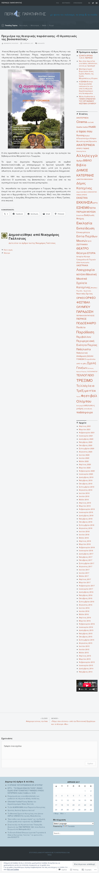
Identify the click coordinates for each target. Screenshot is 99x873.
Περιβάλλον (83, 336)
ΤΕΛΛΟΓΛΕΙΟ (85, 375)
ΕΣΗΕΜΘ (82, 207)
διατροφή (79, 405)
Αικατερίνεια (81, 151)
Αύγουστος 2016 (85, 605)
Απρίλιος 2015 (85, 656)
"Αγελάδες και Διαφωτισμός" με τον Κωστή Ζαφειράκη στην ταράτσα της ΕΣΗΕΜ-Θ (26, 820)
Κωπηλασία (85, 262)
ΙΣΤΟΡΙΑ (91, 253)
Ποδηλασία (83, 349)
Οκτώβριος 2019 (85, 483)
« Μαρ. (56, 813)
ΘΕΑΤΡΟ (82, 248)
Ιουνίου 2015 (84, 649)
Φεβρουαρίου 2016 (87, 624)
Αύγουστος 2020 (85, 451)
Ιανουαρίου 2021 (86, 436)
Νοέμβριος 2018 (85, 518)
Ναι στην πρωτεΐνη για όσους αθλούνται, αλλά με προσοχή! (88, 63)
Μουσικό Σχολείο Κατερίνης (83, 283)
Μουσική (91, 274)
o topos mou (84, 131)
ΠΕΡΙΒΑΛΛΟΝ (81, 315)
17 (56, 805)
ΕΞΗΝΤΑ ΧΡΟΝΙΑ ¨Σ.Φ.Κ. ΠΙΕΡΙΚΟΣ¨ (86, 56)
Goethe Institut (82, 127)
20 (73, 805)
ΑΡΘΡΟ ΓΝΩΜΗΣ (82, 148)
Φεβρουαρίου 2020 (87, 471)
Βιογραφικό (66, 3)
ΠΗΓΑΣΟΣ (90, 315)
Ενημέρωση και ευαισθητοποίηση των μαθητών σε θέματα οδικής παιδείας (23, 797)
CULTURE (90, 122)
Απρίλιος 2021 (85, 426)
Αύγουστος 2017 (85, 566)
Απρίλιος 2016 (85, 617)
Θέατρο (7, 253)
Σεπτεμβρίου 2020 (86, 448)
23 (91, 805)
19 (68, 805)
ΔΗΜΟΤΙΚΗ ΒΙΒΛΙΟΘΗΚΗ (84, 179)
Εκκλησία (84, 222)
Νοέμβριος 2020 (85, 442)
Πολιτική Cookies (13, 869)
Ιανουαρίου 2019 (86, 512)
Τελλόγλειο (85, 385)
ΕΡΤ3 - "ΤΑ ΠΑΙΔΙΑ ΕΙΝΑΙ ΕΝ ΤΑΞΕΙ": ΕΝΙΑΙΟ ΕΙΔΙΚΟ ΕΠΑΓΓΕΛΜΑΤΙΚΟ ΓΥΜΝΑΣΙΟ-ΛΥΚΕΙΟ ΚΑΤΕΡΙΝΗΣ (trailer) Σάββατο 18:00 (26, 790)
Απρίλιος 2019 (85, 503)
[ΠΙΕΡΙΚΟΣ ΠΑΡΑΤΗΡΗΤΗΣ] (49, 13)
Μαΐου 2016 (84, 614)
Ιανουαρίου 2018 (86, 550)
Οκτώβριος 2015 (85, 636)
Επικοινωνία (78, 3)
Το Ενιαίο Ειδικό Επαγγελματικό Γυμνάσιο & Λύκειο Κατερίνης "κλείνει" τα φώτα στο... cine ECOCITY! (27, 834)
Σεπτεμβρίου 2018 (86, 525)
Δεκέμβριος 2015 (86, 630)
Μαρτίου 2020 (85, 467)
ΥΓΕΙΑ (92, 390)
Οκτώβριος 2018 (85, 522)
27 (73, 809)
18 (62, 805)
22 (85, 805)
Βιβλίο (81, 165)
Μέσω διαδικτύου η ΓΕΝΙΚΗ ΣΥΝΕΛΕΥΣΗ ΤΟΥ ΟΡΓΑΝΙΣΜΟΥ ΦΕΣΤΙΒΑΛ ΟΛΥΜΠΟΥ (87, 100)
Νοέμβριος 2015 (85, 633)
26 (68, 809)
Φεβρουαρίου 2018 (87, 547)
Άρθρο (87, 136)
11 (62, 800)
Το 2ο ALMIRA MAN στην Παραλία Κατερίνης (26, 807)
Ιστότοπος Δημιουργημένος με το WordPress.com (49, 852)
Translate (71, 826)
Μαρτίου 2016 (85, 621)
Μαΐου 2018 (84, 538)
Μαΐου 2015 (84, 652)
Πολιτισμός (23, 25)
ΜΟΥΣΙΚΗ (81, 274)
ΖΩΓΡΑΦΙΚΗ (82, 244)
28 (79, 809)
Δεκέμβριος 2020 (86, 439)
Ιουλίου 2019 (84, 493)
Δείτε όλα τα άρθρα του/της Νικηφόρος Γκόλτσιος (32, 243)
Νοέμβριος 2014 (85, 671)
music (92, 126)
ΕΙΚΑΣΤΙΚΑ (82, 197)
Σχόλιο (90, 763)
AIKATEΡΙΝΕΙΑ (82, 117)
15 (85, 800)
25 (62, 809)
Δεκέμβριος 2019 (86, 477)
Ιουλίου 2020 (84, 455)
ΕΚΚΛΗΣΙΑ (84, 202)
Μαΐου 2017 (84, 576)
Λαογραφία (85, 269)
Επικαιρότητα (83, 232)
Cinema (81, 121)
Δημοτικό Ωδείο (82, 192)
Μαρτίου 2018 (85, 544)
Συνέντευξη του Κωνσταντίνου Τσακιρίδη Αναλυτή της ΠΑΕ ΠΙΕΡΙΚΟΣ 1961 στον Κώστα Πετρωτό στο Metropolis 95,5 (26, 826)
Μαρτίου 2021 (85, 429)
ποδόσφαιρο (84, 412)
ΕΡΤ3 (95, 203)
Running (80, 135)
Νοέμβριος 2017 (85, 557)
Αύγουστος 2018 (85, 528)
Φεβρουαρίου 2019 (87, 509)
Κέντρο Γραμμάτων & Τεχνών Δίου (86, 259)
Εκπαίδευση (85, 228)
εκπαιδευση (88, 409)
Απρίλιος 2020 (85, 464)
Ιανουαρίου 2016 (86, 627)
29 (85, 809)
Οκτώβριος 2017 (85, 560)
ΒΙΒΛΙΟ (87, 160)
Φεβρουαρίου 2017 (87, 585)
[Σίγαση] (93, 689)
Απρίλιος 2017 (85, 579)
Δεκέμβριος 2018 (86, 515)
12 (68, 800)
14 (79, 800)
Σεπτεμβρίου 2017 (86, 563)
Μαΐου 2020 (84, 461)
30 (91, 809)
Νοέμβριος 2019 (85, 480)
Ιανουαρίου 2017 (86, 589)
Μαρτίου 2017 (85, 582)
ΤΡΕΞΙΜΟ (84, 380)
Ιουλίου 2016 (84, 608)
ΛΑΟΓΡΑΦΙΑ (82, 265)
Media (44, 25)
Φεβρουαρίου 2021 (87, 432)
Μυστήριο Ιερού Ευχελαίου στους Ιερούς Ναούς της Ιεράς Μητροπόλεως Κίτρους (88, 73)
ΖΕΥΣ (89, 241)
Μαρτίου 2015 (85, 659)
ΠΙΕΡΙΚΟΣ (81, 318)
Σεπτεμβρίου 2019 (86, 487)
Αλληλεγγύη (87, 155)
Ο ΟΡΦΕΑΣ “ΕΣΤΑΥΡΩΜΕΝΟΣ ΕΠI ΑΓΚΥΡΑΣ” (25, 785)
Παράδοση (85, 331)
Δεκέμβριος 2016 (86, 592)
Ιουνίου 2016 (84, 611)
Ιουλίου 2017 (84, 569)
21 (79, 805)
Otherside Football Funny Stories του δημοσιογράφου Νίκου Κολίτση (22, 802)
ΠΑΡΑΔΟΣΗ (84, 311)
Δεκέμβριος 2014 (86, 668)
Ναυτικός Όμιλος (84, 293)
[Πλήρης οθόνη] (96, 689)
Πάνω (50, 855)
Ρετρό (51, 25)
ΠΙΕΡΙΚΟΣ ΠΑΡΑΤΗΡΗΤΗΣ (11, 3)
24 (56, 809)
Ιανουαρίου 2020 (86, 474)
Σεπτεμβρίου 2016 (86, 601)
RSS (57, 3)
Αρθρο (79, 160)
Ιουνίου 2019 (84, 496)
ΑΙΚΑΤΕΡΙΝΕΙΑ (85, 145)
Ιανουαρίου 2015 (86, 665)
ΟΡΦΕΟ (80, 298)
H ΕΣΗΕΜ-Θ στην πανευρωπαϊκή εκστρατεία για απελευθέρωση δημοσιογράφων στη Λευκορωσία (86, 87)
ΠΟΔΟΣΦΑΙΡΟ (86, 323)
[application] (87, 686)
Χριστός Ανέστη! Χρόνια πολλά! (21, 810)
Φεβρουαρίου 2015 (87, 662)
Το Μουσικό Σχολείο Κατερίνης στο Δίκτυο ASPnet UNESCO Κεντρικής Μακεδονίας (25, 814)
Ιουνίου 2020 (84, 458)
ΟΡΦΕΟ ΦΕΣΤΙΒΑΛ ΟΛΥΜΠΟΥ (86, 302)
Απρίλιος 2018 (85, 541)
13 (73, 800)
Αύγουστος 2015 (85, 643)
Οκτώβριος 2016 (85, 598)
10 (56, 800)
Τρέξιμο (82, 390)
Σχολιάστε (41, 43)
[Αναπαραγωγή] (79, 689)
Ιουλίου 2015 (84, 646)
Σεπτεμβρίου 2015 (86, 640)
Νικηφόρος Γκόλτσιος (11, 43)
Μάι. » (63, 813)
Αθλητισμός (35, 25)
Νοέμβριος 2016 (85, 595)
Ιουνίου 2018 (84, 534)
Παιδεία (80, 327)
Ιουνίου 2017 (84, 573)
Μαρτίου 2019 (85, 506)
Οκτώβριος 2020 (85, 445)
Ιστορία (79, 256)
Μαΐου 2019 (84, 499)
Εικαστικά (80, 215)
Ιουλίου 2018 (84, 531)
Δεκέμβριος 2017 (86, 554)
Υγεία (78, 396)
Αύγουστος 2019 (85, 490)
